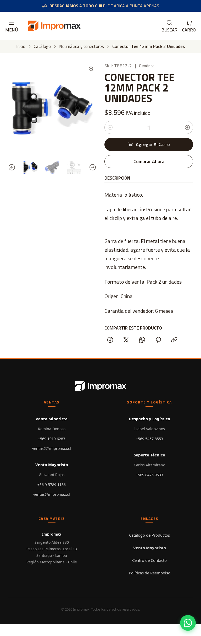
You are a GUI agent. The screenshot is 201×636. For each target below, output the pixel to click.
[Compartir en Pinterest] (158, 340)
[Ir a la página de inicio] (54, 26)
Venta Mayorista (149, 547)
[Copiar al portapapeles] (174, 340)
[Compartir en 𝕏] (126, 340)
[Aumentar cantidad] (187, 127)
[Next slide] (93, 167)
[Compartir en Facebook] (110, 340)
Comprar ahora (148, 161)
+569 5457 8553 (149, 438)
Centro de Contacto (149, 560)
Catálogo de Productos (149, 535)
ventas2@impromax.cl (51, 448)
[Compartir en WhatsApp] (142, 340)
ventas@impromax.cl (51, 494)
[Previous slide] (12, 167)
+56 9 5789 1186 (51, 484)
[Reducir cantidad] (110, 127)
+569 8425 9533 (149, 474)
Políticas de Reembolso (149, 572)
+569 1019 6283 (51, 438)
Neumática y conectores (81, 46)
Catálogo (42, 46)
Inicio (20, 46)
